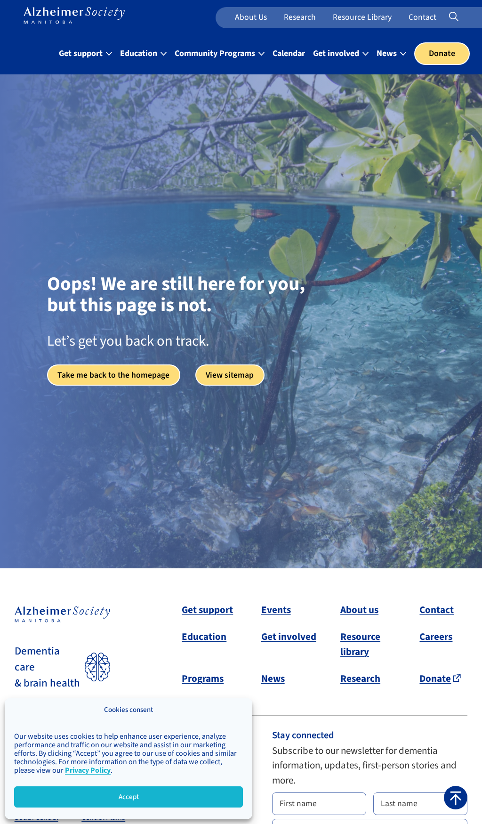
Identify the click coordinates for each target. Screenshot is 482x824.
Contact (422, 17)
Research (300, 17)
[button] (455, 797)
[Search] (466, 16)
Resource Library (362, 17)
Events (276, 610)
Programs (203, 678)
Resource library (360, 644)
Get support (81, 53)
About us (251, 17)
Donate (442, 53)
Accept (129, 797)
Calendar (289, 53)
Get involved (337, 53)
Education (139, 53)
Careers (435, 637)
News (388, 53)
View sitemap (230, 375)
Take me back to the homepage (113, 375)
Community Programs (216, 53)
